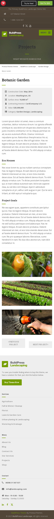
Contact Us (7, 451)
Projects (6, 460)
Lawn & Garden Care (11, 415)
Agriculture (7, 401)
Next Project (40, 344)
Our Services (8, 455)
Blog (4, 446)
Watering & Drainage (12, 424)
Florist (5, 410)
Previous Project (14, 343)
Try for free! (29, 3)
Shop (4, 464)
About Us (6, 442)
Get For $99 (45, 3)
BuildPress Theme (18, 513)
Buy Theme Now (11, 382)
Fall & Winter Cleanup (12, 406)
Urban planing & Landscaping (15, 419)
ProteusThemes (3, 3)
